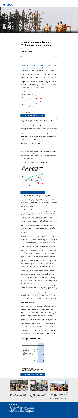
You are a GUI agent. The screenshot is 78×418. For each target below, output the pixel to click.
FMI (75, 5)
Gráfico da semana (46, 5)
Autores (65, 5)
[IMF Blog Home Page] (7, 4)
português (54, 37)
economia (32, 74)
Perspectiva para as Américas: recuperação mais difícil (33, 68)
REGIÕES (54, 5)
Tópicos (60, 5)
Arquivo (71, 5)
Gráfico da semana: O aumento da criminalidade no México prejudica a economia (39, 65)
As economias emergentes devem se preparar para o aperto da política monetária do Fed (37, 395)
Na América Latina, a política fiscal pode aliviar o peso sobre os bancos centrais (18, 395)
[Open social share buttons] (21, 48)
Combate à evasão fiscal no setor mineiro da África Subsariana (59, 395)
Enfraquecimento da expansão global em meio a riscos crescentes (35, 63)
